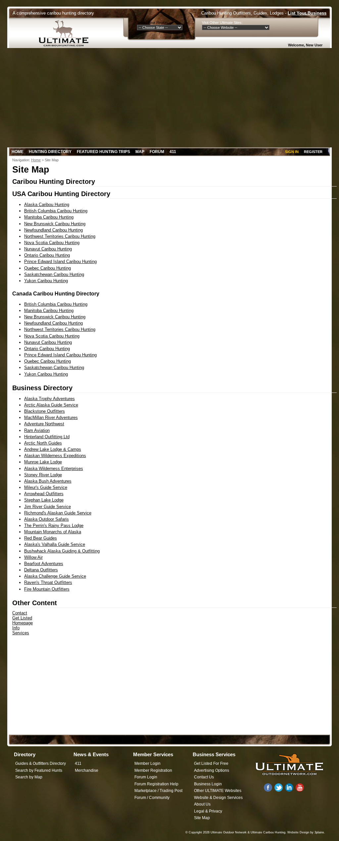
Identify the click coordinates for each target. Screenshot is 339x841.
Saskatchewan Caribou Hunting (54, 274)
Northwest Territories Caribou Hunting (59, 236)
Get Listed (22, 617)
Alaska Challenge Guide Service (55, 576)
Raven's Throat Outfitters (48, 582)
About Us (202, 804)
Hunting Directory (50, 151)
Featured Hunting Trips (103, 151)
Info (16, 627)
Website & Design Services (218, 797)
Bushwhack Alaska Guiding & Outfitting (62, 551)
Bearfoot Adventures (43, 563)
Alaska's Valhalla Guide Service (54, 544)
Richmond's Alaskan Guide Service (57, 512)
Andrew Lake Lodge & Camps (52, 449)
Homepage (22, 622)
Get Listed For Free (211, 763)
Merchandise (86, 770)
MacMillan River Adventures (51, 417)
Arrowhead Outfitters (44, 493)
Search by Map (28, 777)
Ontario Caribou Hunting (47, 255)
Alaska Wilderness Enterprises (53, 468)
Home (18, 151)
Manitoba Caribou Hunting (48, 217)
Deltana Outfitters (41, 569)
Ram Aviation (37, 430)
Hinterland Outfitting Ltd (47, 436)
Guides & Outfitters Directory (40, 763)
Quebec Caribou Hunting (47, 268)
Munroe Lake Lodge (43, 461)
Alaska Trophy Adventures (49, 398)
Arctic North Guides (43, 443)
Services (20, 632)
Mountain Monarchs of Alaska (52, 531)
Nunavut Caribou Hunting (48, 248)
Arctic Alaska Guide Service (51, 404)
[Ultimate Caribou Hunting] (66, 33)
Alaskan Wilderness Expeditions (55, 455)
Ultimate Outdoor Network (229, 832)
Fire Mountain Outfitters (47, 589)
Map (139, 151)
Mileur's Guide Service (45, 487)
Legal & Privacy (208, 811)
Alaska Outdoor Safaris (46, 519)
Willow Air (33, 557)
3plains (319, 832)
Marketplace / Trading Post (158, 790)
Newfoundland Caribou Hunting (53, 230)
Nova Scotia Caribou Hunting (51, 242)
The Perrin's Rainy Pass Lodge (53, 525)
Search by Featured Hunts (38, 770)
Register (313, 152)
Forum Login (145, 777)
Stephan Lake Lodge (44, 500)
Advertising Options (211, 770)
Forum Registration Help (156, 784)
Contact (19, 612)
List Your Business (307, 13)
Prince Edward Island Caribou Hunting (60, 261)
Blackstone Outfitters (44, 411)
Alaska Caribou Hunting (46, 204)
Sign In (292, 152)
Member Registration (153, 770)
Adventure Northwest (44, 423)
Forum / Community (152, 797)
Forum (157, 151)
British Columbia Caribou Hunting (55, 210)
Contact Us (204, 777)
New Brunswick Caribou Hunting (54, 223)
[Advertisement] (169, 97)
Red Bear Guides (40, 538)
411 (173, 151)
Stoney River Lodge (43, 474)
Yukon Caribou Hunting (46, 280)
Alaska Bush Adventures (48, 481)
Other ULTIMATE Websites (217, 790)
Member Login (147, 763)
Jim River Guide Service (47, 506)
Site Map (202, 817)
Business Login (208, 784)
